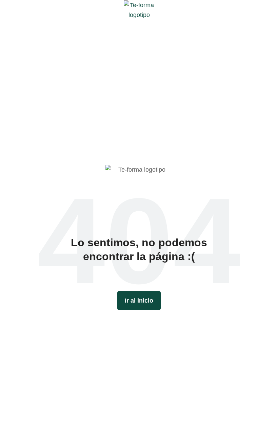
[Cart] (268, 10)
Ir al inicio (139, 300)
